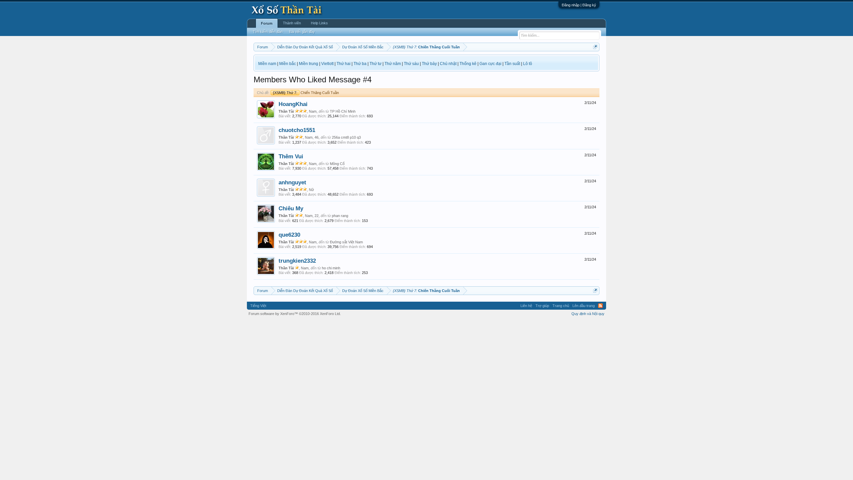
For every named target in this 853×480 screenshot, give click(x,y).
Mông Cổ (337, 164)
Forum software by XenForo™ (295, 314)
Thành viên (292, 23)
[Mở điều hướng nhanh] (595, 47)
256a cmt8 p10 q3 (346, 137)
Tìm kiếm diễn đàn (268, 32)
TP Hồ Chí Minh (343, 111)
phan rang (340, 216)
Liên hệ (526, 306)
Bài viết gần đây (302, 32)
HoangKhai (293, 104)
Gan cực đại (490, 63)
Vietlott (327, 63)
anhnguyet (292, 182)
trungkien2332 (297, 260)
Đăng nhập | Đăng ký (579, 5)
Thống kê (467, 63)
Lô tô (527, 63)
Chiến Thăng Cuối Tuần (306, 93)
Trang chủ (560, 306)
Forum (267, 23)
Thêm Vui (291, 156)
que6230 (289, 234)
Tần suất (512, 63)
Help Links (319, 23)
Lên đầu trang (583, 306)
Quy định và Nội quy (587, 314)
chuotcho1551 (297, 130)
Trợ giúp (542, 306)
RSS (600, 305)
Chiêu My (291, 208)
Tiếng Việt (258, 306)
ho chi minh (331, 268)
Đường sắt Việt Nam (346, 242)
